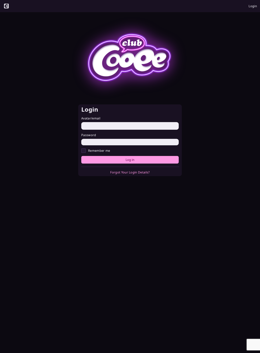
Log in (130, 160)
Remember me (99, 151)
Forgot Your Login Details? (130, 172)
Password (88, 135)
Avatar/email (90, 118)
